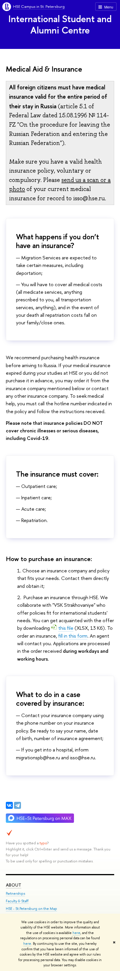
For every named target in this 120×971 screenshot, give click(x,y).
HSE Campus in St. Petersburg (39, 6)
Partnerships (15, 893)
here (76, 933)
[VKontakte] (9, 805)
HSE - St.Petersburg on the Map (31, 908)
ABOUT (13, 885)
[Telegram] (17, 805)
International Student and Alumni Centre (60, 24)
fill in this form (72, 635)
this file (65, 628)
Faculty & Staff (17, 901)
